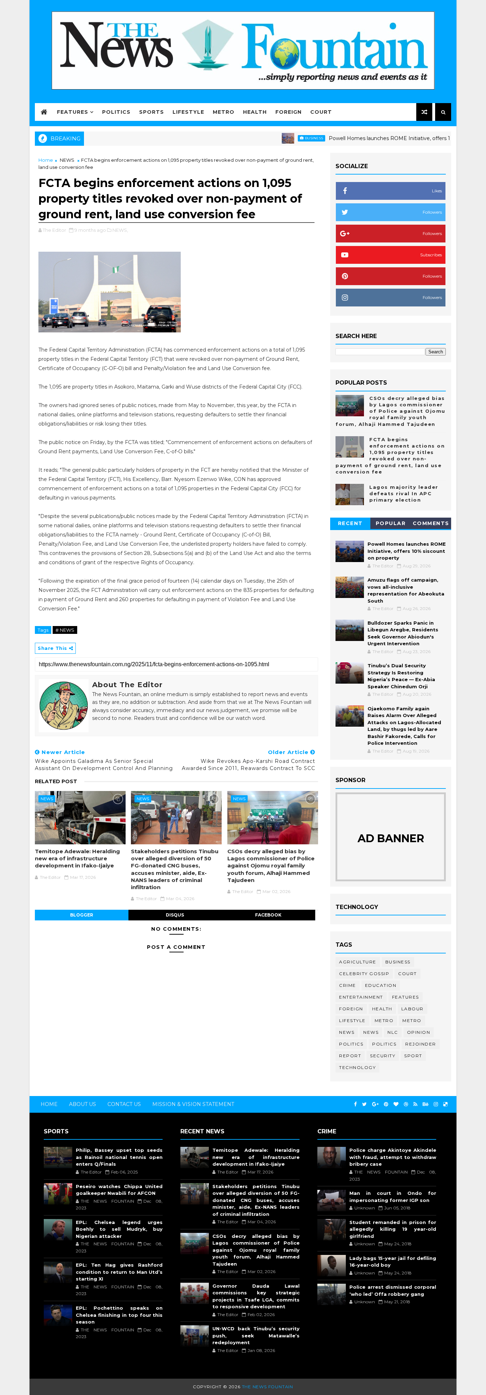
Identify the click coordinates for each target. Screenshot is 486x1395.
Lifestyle (352, 1020)
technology (357, 1067)
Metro (384, 1020)
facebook (268, 915)
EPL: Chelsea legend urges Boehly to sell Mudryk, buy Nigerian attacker (119, 1229)
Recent (350, 523)
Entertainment (361, 997)
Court (321, 112)
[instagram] (436, 1104)
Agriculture (357, 961)
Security (382, 1055)
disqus (175, 915)
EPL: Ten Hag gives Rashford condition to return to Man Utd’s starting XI (119, 1272)
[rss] (415, 1104)
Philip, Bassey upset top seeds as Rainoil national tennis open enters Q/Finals (119, 1157)
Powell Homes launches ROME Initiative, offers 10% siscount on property (391, 138)
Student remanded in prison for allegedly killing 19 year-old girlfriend (392, 1229)
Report (350, 1055)
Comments (431, 523)
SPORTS (151, 112)
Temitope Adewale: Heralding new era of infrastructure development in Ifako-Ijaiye (77, 858)
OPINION (418, 1032)
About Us (82, 1104)
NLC (392, 1032)
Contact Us (124, 1104)
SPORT (413, 1055)
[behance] (425, 1104)
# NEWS (65, 630)
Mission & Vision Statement (193, 1104)
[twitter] (364, 1104)
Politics (116, 112)
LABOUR (412, 1008)
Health (382, 1008)
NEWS (67, 160)
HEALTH (255, 112)
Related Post (56, 781)
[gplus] (375, 1104)
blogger (81, 915)
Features (72, 112)
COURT (407, 973)
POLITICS (384, 1044)
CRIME (347, 985)
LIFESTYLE (188, 112)
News (346, 1032)
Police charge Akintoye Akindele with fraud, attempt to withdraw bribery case (392, 1157)
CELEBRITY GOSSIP (364, 973)
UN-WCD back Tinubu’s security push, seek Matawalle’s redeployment (255, 1335)
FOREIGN (288, 112)
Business (285, 138)
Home (45, 160)
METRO (223, 112)
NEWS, (120, 230)
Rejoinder (420, 1044)
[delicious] (445, 1104)
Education (381, 985)
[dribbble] (406, 1104)
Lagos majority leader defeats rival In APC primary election (403, 493)
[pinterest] (386, 1104)
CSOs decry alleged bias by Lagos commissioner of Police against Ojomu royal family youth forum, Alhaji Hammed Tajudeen (271, 865)
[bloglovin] (396, 1104)
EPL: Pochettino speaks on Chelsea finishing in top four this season (119, 1315)
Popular (391, 523)
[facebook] (355, 1104)
